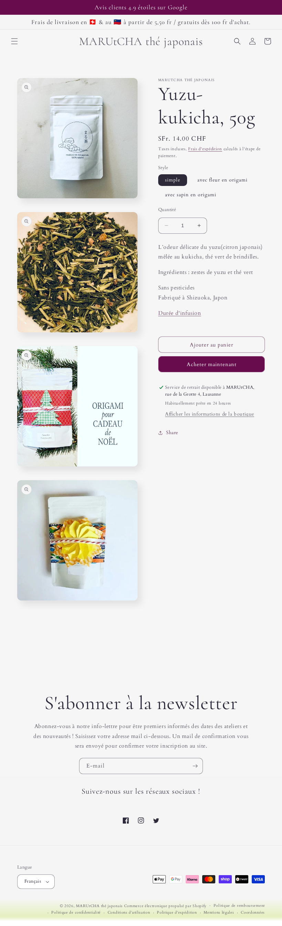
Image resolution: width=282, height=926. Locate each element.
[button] (14, 41)
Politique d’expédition (177, 912)
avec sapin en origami (190, 194)
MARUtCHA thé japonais (99, 905)
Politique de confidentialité (76, 912)
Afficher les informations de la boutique (209, 414)
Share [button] (172, 432)
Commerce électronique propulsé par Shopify (165, 905)
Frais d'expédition (205, 149)
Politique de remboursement (239, 905)
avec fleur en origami (222, 180)
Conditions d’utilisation (129, 912)
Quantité (167, 210)
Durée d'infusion (179, 313)
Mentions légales (219, 912)
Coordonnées (253, 912)
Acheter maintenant (212, 364)
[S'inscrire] (195, 766)
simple (172, 180)
